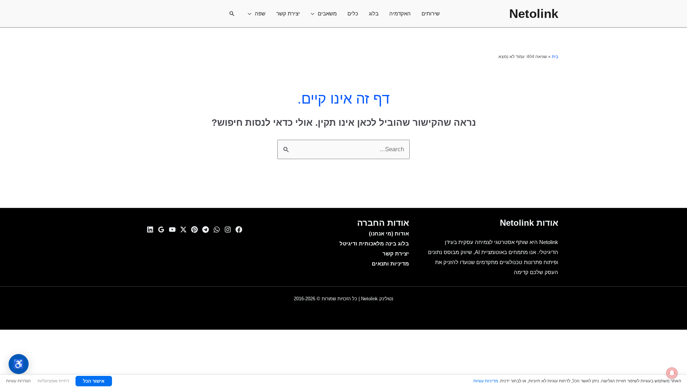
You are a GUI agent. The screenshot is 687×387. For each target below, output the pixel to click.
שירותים (431, 13)
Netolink (533, 13)
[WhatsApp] (216, 229)
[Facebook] (238, 229)
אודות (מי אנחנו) (389, 233)
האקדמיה (400, 13)
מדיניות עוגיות (485, 380)
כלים (352, 13)
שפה (260, 13)
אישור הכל (93, 381)
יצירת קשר (288, 13)
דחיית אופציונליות (53, 380)
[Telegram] (205, 229)
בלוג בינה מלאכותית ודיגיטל (374, 243)
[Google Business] (161, 229)
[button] (232, 13)
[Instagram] (227, 229)
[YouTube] (172, 229)
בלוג (374, 13)
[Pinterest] (194, 229)
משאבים (327, 13)
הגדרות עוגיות (18, 380)
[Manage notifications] (672, 373)
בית (555, 56)
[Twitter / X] (183, 229)
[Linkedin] (150, 229)
